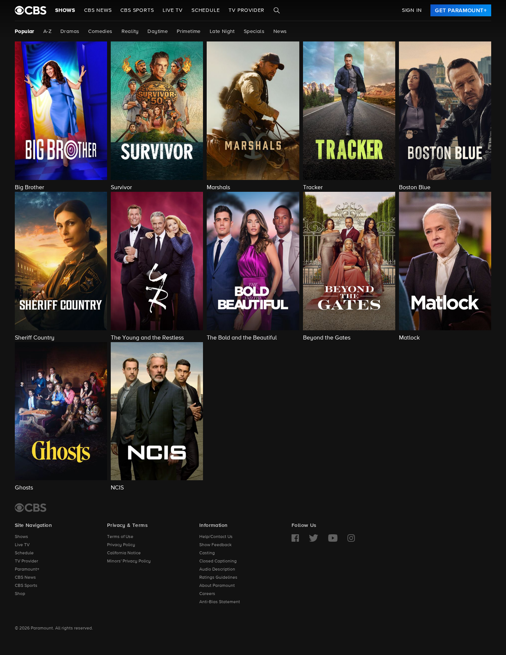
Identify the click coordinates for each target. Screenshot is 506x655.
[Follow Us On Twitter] (313, 538)
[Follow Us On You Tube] (332, 538)
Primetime (189, 31)
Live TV (22, 545)
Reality (130, 31)
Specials (254, 31)
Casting (207, 553)
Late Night (222, 31)
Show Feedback (215, 545)
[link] (460, 10)
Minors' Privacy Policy (129, 561)
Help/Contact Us (216, 537)
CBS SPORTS (137, 10)
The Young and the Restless (147, 338)
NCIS (117, 488)
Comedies (100, 31)
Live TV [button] (173, 10)
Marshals (218, 188)
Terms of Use (120, 537)
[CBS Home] (30, 507)
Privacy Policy (121, 545)
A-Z (47, 31)
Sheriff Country (34, 338)
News (280, 31)
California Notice (124, 553)
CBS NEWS (97, 10)
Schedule (206, 10)
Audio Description (217, 569)
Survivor (121, 188)
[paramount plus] (30, 10)
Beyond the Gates (326, 338)
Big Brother (29, 188)
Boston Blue (414, 188)
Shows (65, 10)
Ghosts (24, 488)
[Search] (276, 10)
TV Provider (246, 10)
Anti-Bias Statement (219, 602)
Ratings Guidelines (218, 577)
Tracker (313, 188)
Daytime (157, 31)
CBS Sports (26, 586)
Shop (20, 594)
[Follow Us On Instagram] (351, 538)
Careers (207, 594)
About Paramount (217, 586)
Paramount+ (27, 569)
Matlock (409, 338)
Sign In (412, 10)
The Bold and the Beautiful (242, 338)
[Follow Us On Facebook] (295, 538)
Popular (24, 31)
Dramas (69, 31)
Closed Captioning (218, 561)
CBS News (25, 577)
